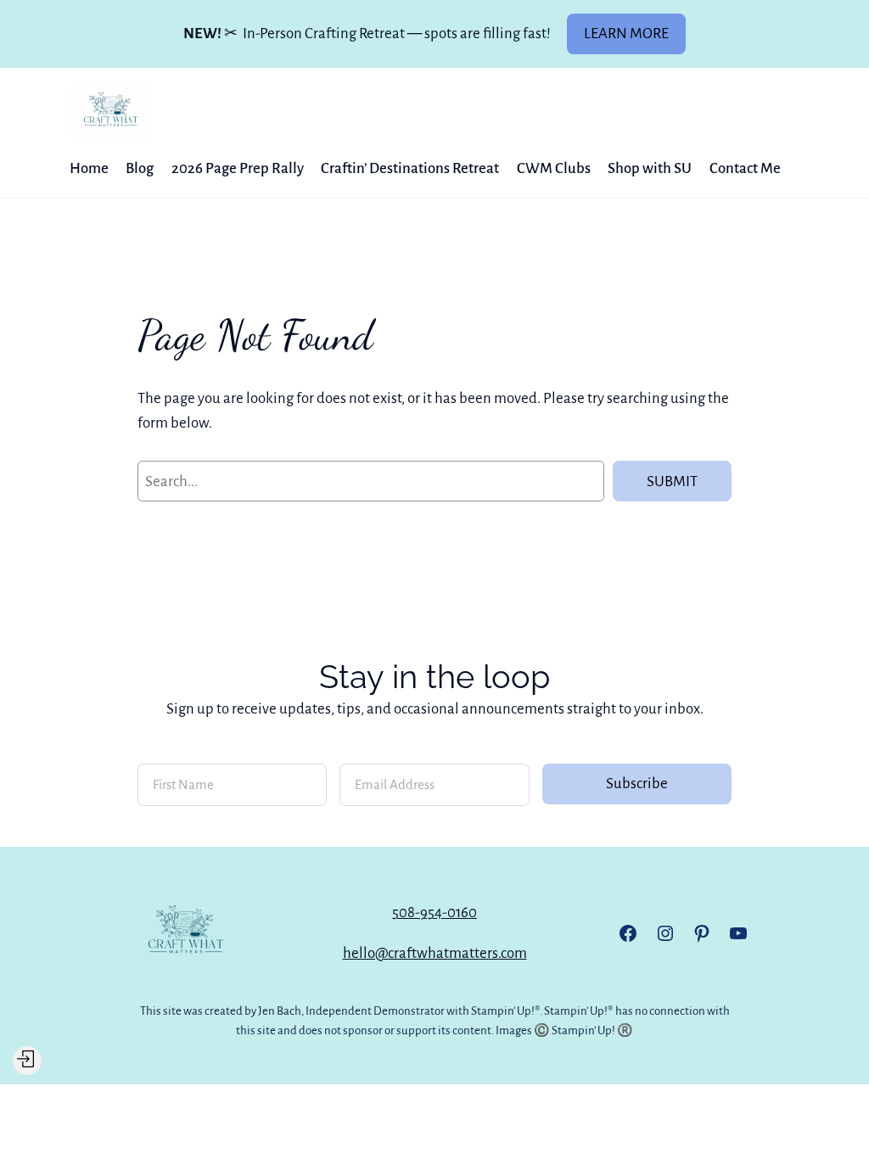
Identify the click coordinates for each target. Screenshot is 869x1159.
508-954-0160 (434, 912)
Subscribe (637, 783)
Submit (672, 481)
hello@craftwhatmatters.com (435, 953)
